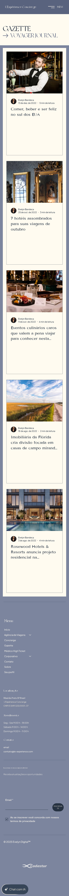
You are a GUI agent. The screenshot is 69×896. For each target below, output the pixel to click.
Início (7, 629)
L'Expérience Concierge (20, 7)
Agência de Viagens (14, 635)
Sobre (7, 666)
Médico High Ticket (14, 651)
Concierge (10, 640)
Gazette (8, 645)
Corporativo (11, 656)
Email (9, 800)
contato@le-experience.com (18, 751)
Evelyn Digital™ (21, 841)
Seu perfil (9, 672)
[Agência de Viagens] (30, 635)
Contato (8, 661)
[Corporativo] (30, 656)
